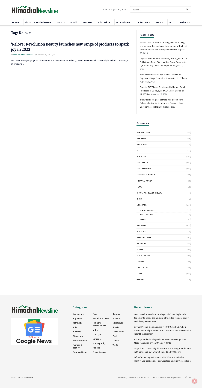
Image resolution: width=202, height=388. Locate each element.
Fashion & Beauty (146, 174)
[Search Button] (187, 9)
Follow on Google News (170, 377)
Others (184, 22)
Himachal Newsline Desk (23, 55)
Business (87, 22)
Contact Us (144, 377)
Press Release (144, 237)
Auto (171, 22)
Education (104, 22)
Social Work (143, 255)
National (141, 225)
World (73, 22)
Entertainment (124, 22)
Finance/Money (144, 180)
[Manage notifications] (194, 381)
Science (141, 249)
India (59, 22)
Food (139, 186)
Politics (141, 231)
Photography (146, 214)
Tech (158, 22)
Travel (143, 219)
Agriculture (143, 132)
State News (143, 267)
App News (141, 138)
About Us (121, 377)
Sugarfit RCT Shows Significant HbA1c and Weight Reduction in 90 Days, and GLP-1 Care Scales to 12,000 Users (163, 91)
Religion (141, 243)
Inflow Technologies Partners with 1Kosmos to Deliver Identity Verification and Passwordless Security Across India (161, 103)
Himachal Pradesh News (38, 22)
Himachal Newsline (25, 377)
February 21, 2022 (43, 55)
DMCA (154, 377)
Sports (141, 261)
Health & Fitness (147, 210)
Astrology (143, 144)
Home (15, 22)
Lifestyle (143, 22)
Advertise (132, 377)
